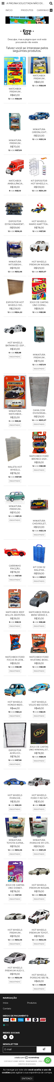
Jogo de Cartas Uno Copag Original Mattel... (39, 304)
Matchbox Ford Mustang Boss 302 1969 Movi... (39, 658)
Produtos (31, 1003)
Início (5, 1003)
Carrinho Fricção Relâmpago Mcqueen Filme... (15, 567)
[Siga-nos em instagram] (5, 1037)
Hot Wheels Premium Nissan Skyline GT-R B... (39, 263)
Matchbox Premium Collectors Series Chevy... (14, 90)
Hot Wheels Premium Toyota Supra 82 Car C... (39, 931)
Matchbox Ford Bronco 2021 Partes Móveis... (39, 457)
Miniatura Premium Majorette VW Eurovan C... (15, 142)
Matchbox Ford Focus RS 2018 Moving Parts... (15, 658)
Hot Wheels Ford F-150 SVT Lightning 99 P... (39, 797)
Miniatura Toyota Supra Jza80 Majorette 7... (15, 841)
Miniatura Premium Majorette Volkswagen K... (39, 356)
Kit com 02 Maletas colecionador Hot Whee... (39, 568)
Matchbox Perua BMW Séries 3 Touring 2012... (39, 613)
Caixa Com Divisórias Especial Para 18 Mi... (39, 412)
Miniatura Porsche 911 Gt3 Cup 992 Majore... (39, 841)
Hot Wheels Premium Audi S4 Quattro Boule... (15, 969)
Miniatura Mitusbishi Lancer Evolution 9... (15, 263)
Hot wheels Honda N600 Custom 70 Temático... (15, 703)
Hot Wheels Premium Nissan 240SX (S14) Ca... (39, 886)
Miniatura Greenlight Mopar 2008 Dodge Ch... (39, 131)
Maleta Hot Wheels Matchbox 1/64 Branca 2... (14, 468)
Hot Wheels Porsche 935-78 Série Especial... (39, 976)
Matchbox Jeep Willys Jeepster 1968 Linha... (15, 613)
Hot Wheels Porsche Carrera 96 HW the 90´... (15, 797)
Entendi (27, 1078)
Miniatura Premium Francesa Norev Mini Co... (15, 508)
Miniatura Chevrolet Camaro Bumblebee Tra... (39, 522)
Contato (7, 1008)
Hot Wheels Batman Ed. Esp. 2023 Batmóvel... (14, 344)
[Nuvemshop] (27, 1058)
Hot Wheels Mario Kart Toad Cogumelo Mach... (39, 223)
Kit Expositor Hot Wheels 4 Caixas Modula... (39, 182)
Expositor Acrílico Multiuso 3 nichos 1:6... (14, 752)
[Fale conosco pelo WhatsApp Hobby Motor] (47, 1060)
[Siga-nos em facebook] (11, 1037)
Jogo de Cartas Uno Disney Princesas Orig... (15, 886)
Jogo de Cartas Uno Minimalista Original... (39, 748)
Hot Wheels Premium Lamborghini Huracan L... (15, 931)
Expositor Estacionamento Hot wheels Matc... (15, 223)
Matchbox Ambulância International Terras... (15, 182)
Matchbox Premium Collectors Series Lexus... (39, 77)
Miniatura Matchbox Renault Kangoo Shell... (15, 412)
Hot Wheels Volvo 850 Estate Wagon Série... (39, 703)
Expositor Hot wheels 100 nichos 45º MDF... (14, 304)
